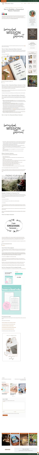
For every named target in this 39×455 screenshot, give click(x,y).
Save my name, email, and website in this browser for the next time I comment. (11, 413)
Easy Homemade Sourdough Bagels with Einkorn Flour (8, 328)
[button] (9, 280)
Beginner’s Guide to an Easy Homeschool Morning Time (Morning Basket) (13, 394)
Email (15, 411)
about (25, 45)
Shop (36, 3)
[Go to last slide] (2, 389)
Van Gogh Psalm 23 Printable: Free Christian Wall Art (8, 325)
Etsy (34, 3)
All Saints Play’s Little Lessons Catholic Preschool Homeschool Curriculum (20, 378)
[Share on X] (6, 14)
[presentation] (5, 388)
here (25, 268)
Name (4, 411)
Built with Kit (19, 276)
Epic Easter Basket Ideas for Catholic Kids (6, 378)
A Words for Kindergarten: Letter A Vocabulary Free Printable (8, 322)
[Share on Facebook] (2, 14)
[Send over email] (5, 14)
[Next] (25, 389)
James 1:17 (3, 245)
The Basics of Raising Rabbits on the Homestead (34, 61)
